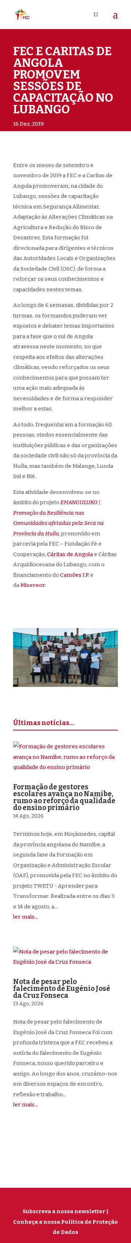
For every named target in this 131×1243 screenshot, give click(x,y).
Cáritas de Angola (70, 554)
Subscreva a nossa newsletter (64, 1211)
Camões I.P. (74, 575)
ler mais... (25, 917)
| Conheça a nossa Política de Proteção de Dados (65, 1221)
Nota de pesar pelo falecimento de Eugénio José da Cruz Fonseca (61, 988)
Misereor (32, 585)
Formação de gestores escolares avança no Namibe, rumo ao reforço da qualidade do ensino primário (64, 797)
